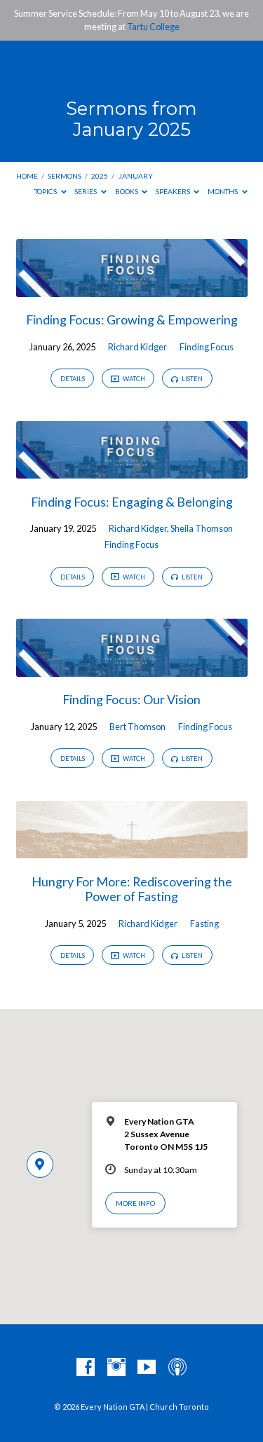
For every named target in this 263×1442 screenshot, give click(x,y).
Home (27, 176)
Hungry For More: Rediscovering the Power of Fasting (132, 889)
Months (223, 191)
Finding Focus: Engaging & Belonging (132, 501)
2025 (99, 176)
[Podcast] (177, 1368)
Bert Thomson (137, 726)
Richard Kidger (137, 346)
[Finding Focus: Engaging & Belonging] (132, 470)
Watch (133, 379)
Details (72, 379)
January (136, 176)
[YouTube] (146, 1368)
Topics (46, 191)
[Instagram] (116, 1368)
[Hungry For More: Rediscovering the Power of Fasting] (132, 850)
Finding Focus (207, 346)
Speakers (173, 191)
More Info (135, 1203)
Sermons (64, 176)
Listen (191, 379)
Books (127, 191)
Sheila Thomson (201, 528)
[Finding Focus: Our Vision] (132, 668)
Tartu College (153, 26)
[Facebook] (85, 1368)
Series (86, 191)
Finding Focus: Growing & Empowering (132, 319)
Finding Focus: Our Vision (131, 699)
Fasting (204, 923)
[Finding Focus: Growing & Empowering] (132, 288)
